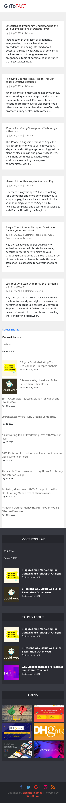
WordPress (33, 796)
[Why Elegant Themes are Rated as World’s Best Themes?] (11, 672)
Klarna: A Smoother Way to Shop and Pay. (30, 181)
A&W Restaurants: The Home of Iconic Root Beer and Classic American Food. (32, 454)
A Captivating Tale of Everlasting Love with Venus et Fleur (31, 436)
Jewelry (18, 238)
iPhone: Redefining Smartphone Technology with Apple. (31, 129)
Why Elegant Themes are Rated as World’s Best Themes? (42, 668)
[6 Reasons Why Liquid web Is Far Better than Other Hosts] (9, 386)
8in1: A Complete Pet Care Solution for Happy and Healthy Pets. (30, 400)
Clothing (29, 234)
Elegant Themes (32, 792)
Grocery (10, 238)
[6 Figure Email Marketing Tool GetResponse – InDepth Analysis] (9, 368)
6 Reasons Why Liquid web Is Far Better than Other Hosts (38, 382)
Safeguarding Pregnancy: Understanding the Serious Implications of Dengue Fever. (32, 27)
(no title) (7, 344)
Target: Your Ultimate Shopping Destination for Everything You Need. (31, 229)
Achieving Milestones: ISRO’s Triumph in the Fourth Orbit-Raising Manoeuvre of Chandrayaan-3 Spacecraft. (31, 491)
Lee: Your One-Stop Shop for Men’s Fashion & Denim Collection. (32, 285)
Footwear (48, 234)
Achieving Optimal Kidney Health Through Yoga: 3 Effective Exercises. (30, 80)
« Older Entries (10, 329)
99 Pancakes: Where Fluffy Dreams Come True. (29, 416)
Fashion (39, 234)
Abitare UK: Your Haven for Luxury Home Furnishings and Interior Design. (32, 473)
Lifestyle (29, 33)
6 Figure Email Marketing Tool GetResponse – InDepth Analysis (38, 364)
